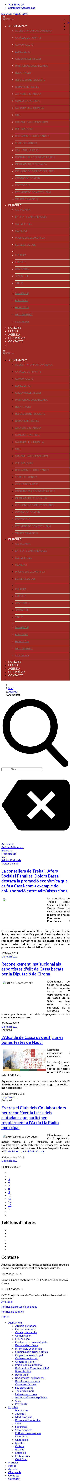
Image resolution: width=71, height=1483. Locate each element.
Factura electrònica (29, 107)
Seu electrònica (26, 142)
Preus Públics (24, 128)
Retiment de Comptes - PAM (33, 192)
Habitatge (22, 307)
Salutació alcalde (11, 860)
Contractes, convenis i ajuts (35, 157)
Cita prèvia (16, 338)
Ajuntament (17, 26)
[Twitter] (68, 22)
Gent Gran (22, 269)
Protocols (22, 185)
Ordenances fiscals (28, 58)
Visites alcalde (9, 863)
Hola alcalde (8, 853)
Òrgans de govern (27, 178)
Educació (21, 300)
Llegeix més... (9, 956)
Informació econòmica (31, 164)
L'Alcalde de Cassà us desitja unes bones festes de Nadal (32, 1040)
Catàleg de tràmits (28, 37)
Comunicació (24, 44)
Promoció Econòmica (30, 237)
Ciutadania (23, 209)
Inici (3, 856)
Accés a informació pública (34, 30)
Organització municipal (31, 121)
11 (9, 1198)
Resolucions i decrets (30, 79)
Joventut (21, 276)
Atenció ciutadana (28, 93)
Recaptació (23, 72)
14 (9, 1208)
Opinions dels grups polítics (34, 171)
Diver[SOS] (22, 293)
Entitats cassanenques (31, 216)
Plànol (13, 331)
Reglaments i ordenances (32, 135)
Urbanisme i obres (27, 86)
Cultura (20, 255)
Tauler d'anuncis (26, 199)
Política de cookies (12, 1311)
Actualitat (7, 843)
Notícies (14, 327)
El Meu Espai (23, 51)
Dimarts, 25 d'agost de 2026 (14, 14)
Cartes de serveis (26, 150)
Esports (20, 262)
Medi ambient (24, 314)
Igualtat (21, 230)
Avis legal (7, 1301)
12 (9, 1201)
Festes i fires (23, 223)
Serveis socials (25, 244)
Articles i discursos (12, 847)
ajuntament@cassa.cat (21, 7)
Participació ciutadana (31, 65)
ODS (17, 114)
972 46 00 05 (16, 4)
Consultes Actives (27, 100)
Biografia (7, 850)
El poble (15, 205)
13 (9, 1205)
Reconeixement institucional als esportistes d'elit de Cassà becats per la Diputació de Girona (32, 968)
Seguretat (22, 321)
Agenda (14, 334)
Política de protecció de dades (19, 1306)
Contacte (16, 341)
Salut (19, 283)
